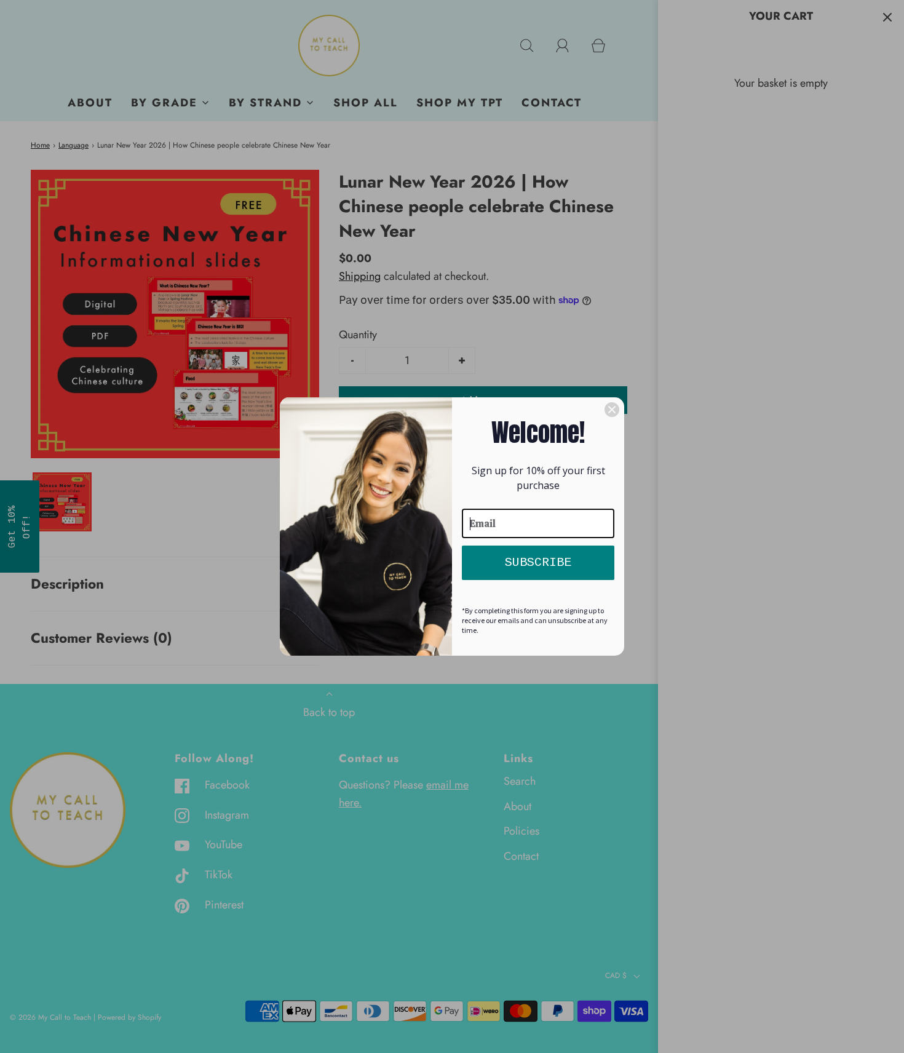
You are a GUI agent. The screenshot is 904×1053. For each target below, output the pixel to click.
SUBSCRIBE (538, 562)
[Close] (612, 409)
